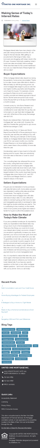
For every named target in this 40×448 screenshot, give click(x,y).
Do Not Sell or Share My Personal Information (16, 428)
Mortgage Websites (15, 440)
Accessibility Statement (9, 398)
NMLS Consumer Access (9, 409)
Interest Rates (26, 20)
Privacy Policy (6, 405)
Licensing (4, 402)
